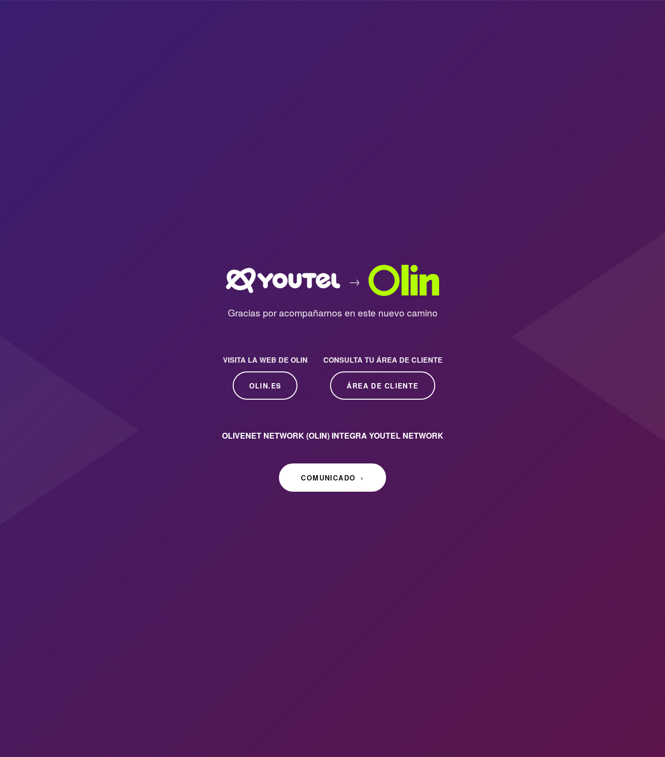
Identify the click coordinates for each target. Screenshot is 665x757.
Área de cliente (382, 386)
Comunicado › (332, 478)
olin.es (265, 386)
